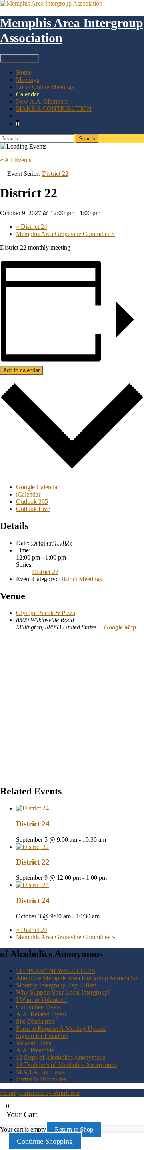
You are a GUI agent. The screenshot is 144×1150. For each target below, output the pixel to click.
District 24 (31, 226)
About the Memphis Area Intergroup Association (77, 978)
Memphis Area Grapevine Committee (65, 233)
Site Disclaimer (35, 1021)
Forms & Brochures (41, 1079)
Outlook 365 (32, 501)
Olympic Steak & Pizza (45, 612)
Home (24, 72)
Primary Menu (19, 58)
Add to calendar (21, 370)
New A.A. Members (42, 101)
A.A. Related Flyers (41, 1014)
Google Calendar (37, 487)
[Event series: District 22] (111, 877)
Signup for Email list (42, 1035)
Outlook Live (33, 508)
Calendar (27, 94)
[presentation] (32, 808)
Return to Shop (74, 1129)
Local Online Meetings (45, 86)
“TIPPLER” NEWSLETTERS (55, 970)
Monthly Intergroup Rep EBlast (56, 985)
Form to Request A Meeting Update (61, 1028)
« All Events (15, 160)
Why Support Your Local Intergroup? (63, 992)
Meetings (27, 79)
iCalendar (28, 494)
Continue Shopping (45, 1141)
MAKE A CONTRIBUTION (54, 108)
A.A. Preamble (35, 1050)
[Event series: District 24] (110, 839)
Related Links (33, 1043)
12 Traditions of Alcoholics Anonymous (66, 1064)
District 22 (45, 571)
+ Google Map (117, 627)
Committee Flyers (38, 1006)
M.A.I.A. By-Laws (40, 1072)
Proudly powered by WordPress (40, 1092)
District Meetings (80, 579)
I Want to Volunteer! (41, 999)
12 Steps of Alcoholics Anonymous (60, 1057)
